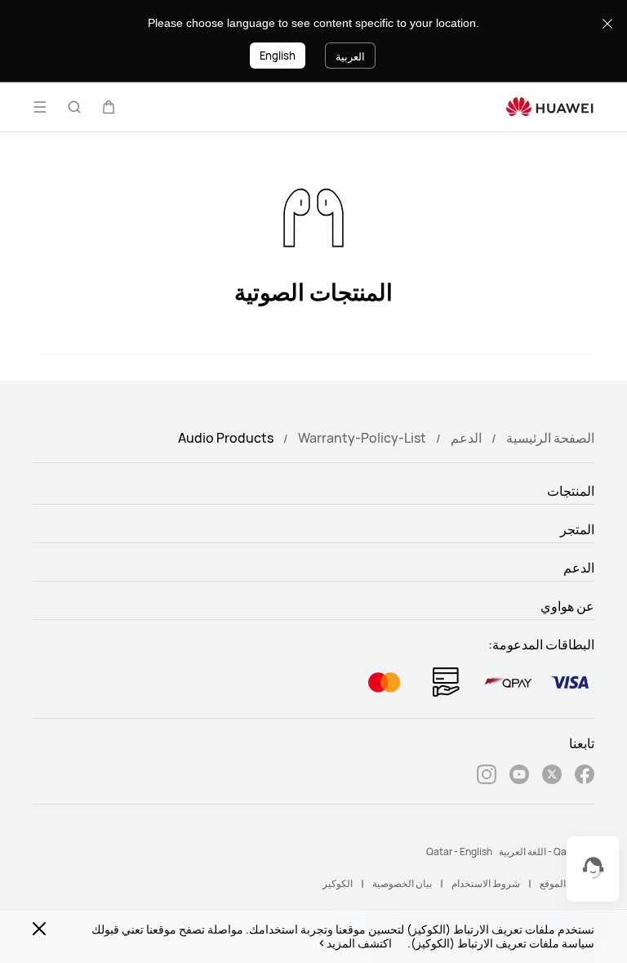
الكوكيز (337, 883)
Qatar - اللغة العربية (539, 851)
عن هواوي (567, 606)
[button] (108, 107)
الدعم (466, 438)
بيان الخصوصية (402, 883)
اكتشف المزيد (359, 943)
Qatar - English (459, 851)
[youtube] (519, 776)
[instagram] (486, 776)
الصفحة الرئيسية (550, 438)
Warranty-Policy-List (362, 438)
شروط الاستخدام (485, 883)
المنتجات (570, 491)
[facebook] (584, 776)
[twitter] (552, 776)
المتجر (577, 529)
